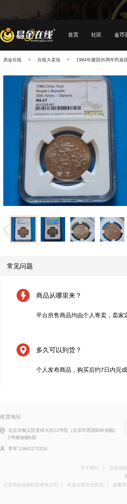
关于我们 (89, 467)
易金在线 (12, 59)
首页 (73, 35)
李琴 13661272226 (27, 448)
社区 (96, 35)
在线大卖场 (48, 59)
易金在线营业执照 (85, 484)
